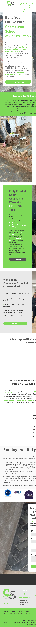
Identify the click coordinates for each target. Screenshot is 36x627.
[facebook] (4, 604)
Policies (27, 613)
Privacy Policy (26, 620)
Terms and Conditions (16, 613)
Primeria (19, 611)
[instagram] (8, 604)
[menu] (2, 5)
